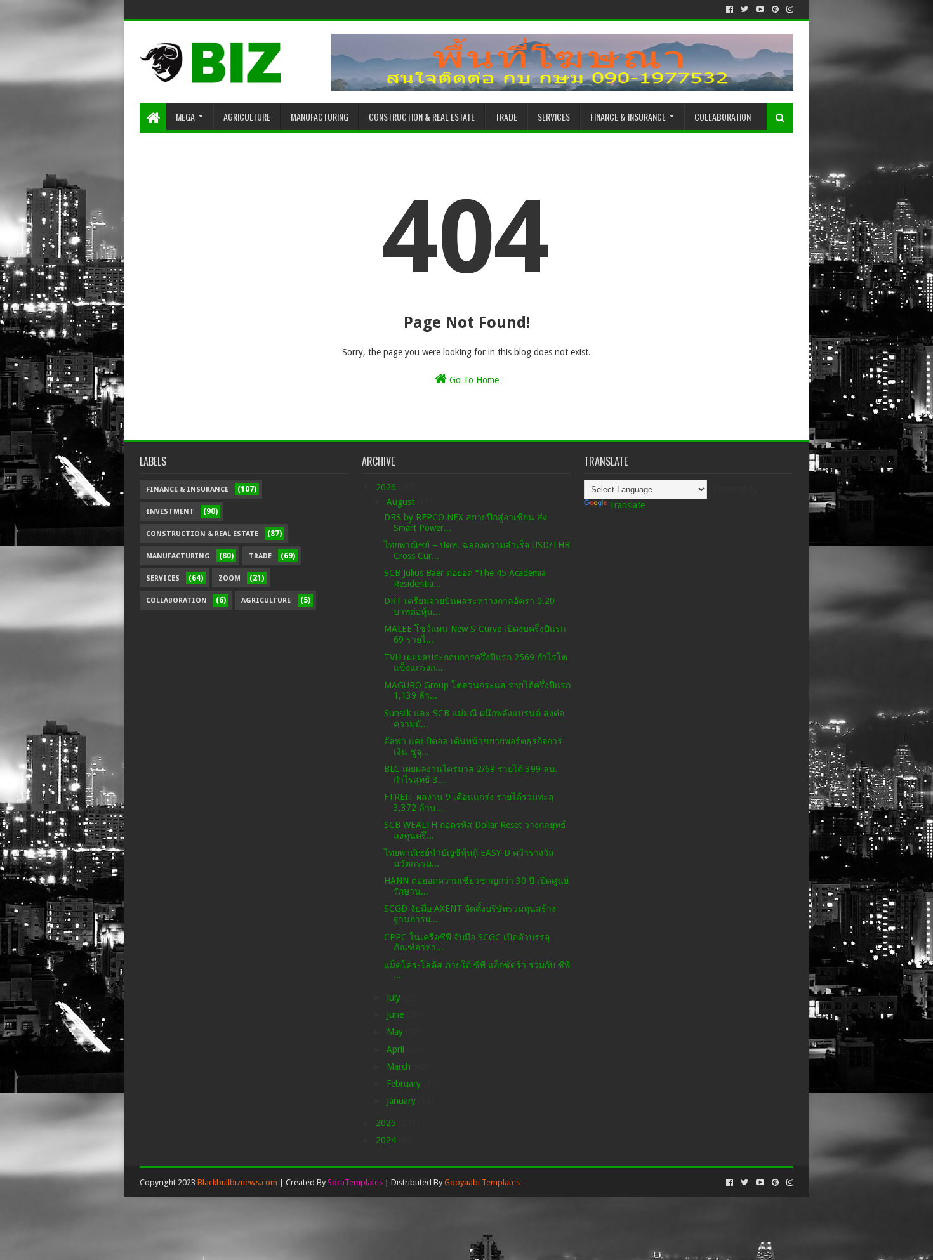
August (402, 502)
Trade (506, 116)
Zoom (229, 578)
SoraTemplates (355, 1182)
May (396, 1032)
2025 (387, 1123)
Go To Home (473, 380)
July (395, 997)
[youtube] (760, 9)
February (405, 1084)
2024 (387, 1140)
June (396, 1014)
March (400, 1066)
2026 (387, 487)
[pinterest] (775, 9)
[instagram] (788, 9)
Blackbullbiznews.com (237, 1182)
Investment (170, 512)
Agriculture (246, 116)
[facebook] (730, 9)
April (397, 1049)
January (402, 1101)
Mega (185, 116)
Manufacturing (319, 116)
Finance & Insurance (628, 116)
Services (554, 116)
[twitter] (744, 9)
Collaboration (722, 116)
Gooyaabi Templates (482, 1182)
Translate (627, 505)
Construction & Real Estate (422, 116)
